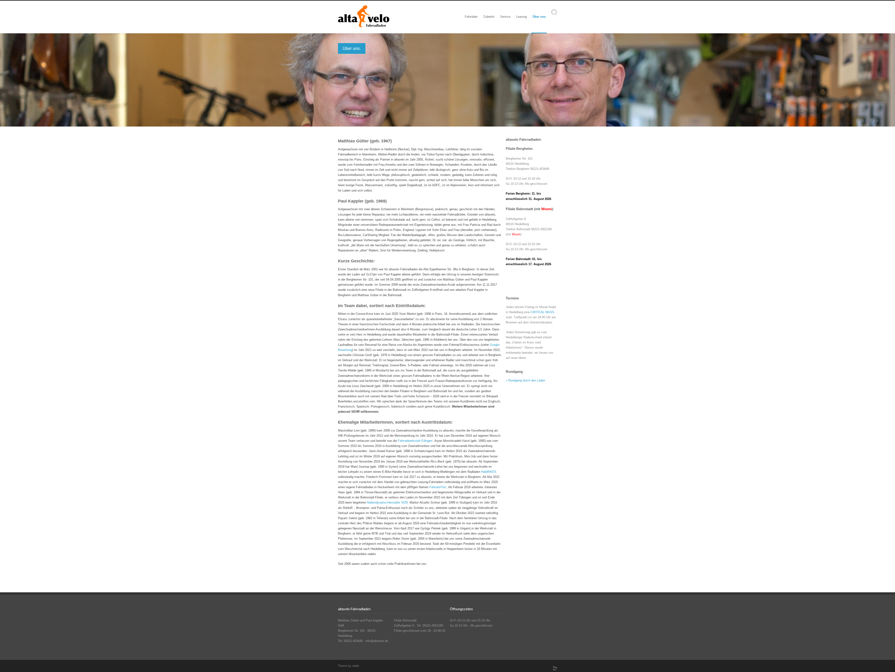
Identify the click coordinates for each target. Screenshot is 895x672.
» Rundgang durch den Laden (525, 380)
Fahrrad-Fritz (438, 487)
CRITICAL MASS (542, 312)
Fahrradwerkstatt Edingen (415, 440)
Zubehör (488, 16)
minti (355, 666)
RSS (552, 665)
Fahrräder (471, 16)
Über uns (539, 16)
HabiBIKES (488, 471)
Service (505, 16)
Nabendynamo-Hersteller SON (387, 502)
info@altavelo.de (376, 641)
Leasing (521, 16)
